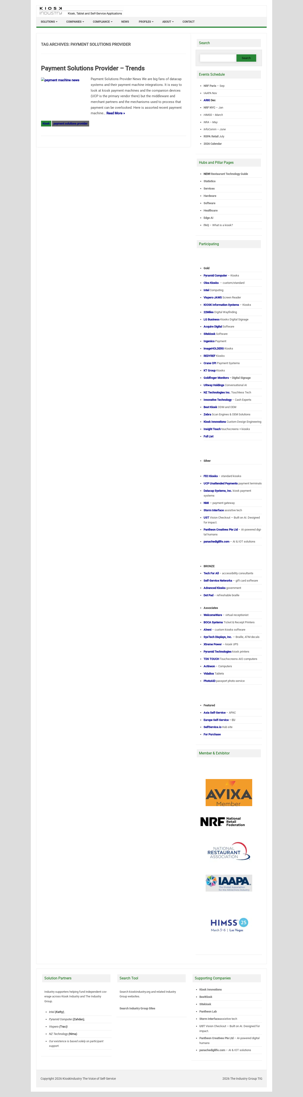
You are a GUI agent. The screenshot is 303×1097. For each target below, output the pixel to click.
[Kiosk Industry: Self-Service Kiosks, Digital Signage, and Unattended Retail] (80, 15)
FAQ (206, 225)
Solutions (48, 21)
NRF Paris (210, 85)
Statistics (210, 181)
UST (202, 1026)
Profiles (145, 21)
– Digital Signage (227, 377)
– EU (219, 720)
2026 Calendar (213, 143)
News (125, 21)
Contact (189, 21)
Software (209, 203)
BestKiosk (205, 996)
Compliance (101, 21)
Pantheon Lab (208, 1011)
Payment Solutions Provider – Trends (93, 68)
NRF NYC (209, 107)
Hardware (210, 195)
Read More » (115, 113)
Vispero (54, 1026)
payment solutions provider (70, 123)
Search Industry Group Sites (137, 1008)
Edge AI (209, 217)
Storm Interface (209, 1018)
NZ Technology (58, 1034)
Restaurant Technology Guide (229, 174)
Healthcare (211, 210)
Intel (51, 1012)
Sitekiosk (205, 1004)
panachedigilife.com (212, 1050)
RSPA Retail (211, 136)
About (166, 21)
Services (209, 188)
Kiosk (46, 123)
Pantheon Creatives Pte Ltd (216, 1038)
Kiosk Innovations (210, 989)
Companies (73, 21)
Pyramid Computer (60, 1019)
